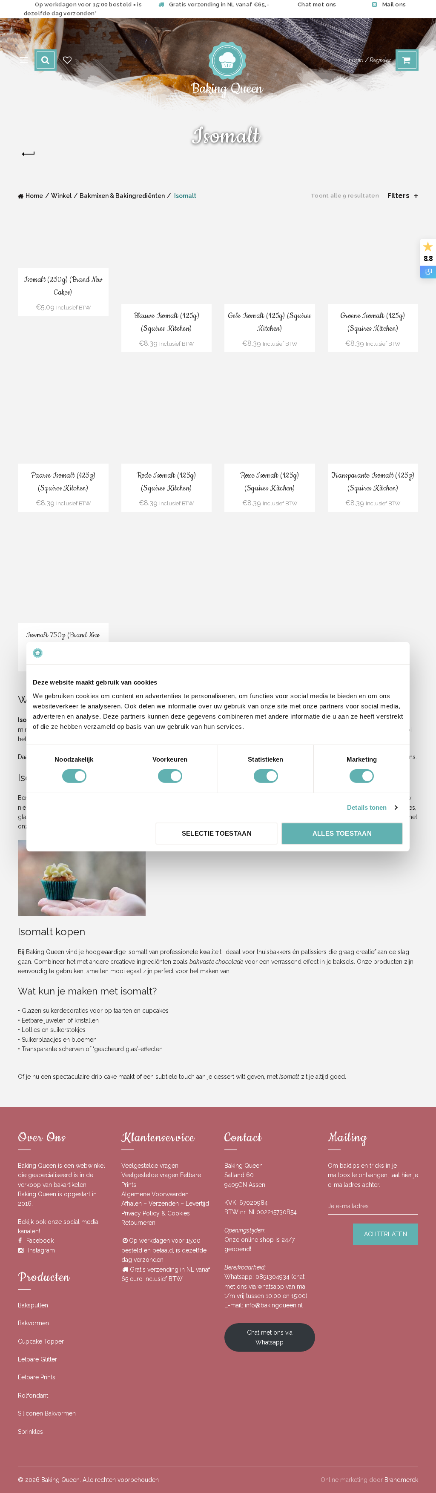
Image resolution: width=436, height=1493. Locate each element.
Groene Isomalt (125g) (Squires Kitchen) (373, 322)
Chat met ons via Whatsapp (270, 1337)
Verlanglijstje (67, 60)
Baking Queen (60, 1479)
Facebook (40, 1240)
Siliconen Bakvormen (47, 1413)
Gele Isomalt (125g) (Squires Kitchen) (269, 322)
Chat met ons (317, 4)
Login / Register (370, 60)
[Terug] (28, 154)
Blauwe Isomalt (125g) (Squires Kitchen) (166, 322)
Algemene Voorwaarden (155, 1194)
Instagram (41, 1250)
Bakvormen (33, 1323)
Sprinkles (30, 1431)
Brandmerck (401, 1479)
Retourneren (138, 1222)
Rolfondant (33, 1395)
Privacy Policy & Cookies (155, 1213)
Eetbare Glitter (37, 1359)
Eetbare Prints (36, 1377)
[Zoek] (45, 60)
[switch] (170, 776)
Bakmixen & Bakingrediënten (122, 195)
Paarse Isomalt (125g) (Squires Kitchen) (63, 481)
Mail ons (394, 4)
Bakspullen (33, 1305)
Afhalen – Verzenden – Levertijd (165, 1203)
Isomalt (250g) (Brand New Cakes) (63, 286)
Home (34, 195)
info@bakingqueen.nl (274, 1305)
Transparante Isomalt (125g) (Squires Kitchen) (372, 481)
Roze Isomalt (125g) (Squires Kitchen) (269, 481)
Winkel (61, 195)
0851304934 (272, 1276)
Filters (398, 196)
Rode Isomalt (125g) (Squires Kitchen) (166, 481)
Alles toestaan (342, 833)
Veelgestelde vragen (149, 1165)
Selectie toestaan (217, 833)
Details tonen (367, 807)
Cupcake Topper (41, 1341)
